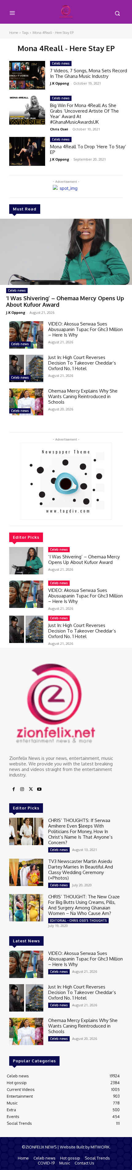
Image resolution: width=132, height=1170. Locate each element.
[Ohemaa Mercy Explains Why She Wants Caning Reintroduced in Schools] (26, 402)
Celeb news (17, 290)
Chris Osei (59, 129)
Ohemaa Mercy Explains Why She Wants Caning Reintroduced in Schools (83, 396)
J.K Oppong (15, 312)
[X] (30, 789)
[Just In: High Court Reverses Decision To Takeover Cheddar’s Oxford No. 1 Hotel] (26, 368)
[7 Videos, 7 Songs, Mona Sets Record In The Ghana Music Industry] (27, 75)
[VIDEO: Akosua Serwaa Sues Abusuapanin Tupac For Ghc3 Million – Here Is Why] (26, 335)
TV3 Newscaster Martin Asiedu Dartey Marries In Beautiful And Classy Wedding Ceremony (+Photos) (80, 869)
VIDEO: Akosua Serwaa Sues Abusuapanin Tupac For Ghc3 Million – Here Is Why (85, 329)
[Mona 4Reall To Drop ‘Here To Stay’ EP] (27, 151)
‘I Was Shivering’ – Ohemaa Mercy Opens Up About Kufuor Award (65, 301)
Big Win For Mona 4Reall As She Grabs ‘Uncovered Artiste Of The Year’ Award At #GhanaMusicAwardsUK (84, 113)
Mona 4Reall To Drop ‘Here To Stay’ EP (88, 149)
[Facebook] (13, 789)
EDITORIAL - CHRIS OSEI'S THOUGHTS (78, 920)
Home (13, 32)
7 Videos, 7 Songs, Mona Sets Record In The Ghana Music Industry (88, 73)
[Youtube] (39, 789)
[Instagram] (22, 789)
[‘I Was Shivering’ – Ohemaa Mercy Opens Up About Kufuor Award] (66, 252)
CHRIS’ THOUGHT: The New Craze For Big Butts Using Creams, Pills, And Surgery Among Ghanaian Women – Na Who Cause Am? (84, 905)
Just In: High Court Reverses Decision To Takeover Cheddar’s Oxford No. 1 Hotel (82, 362)
